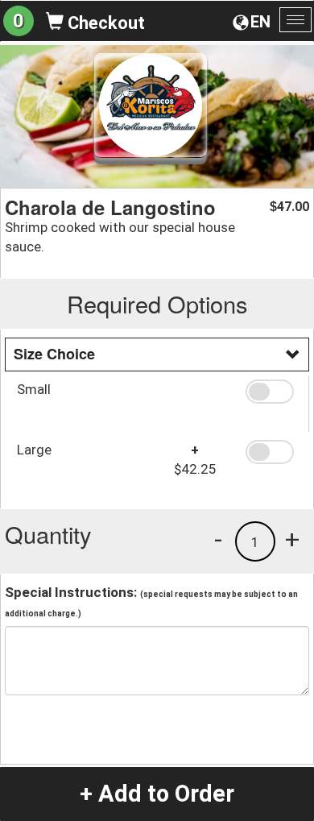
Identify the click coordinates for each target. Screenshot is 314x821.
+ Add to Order (157, 793)
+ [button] (292, 539)
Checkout (104, 23)
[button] (271, 391)
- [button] (218, 539)
